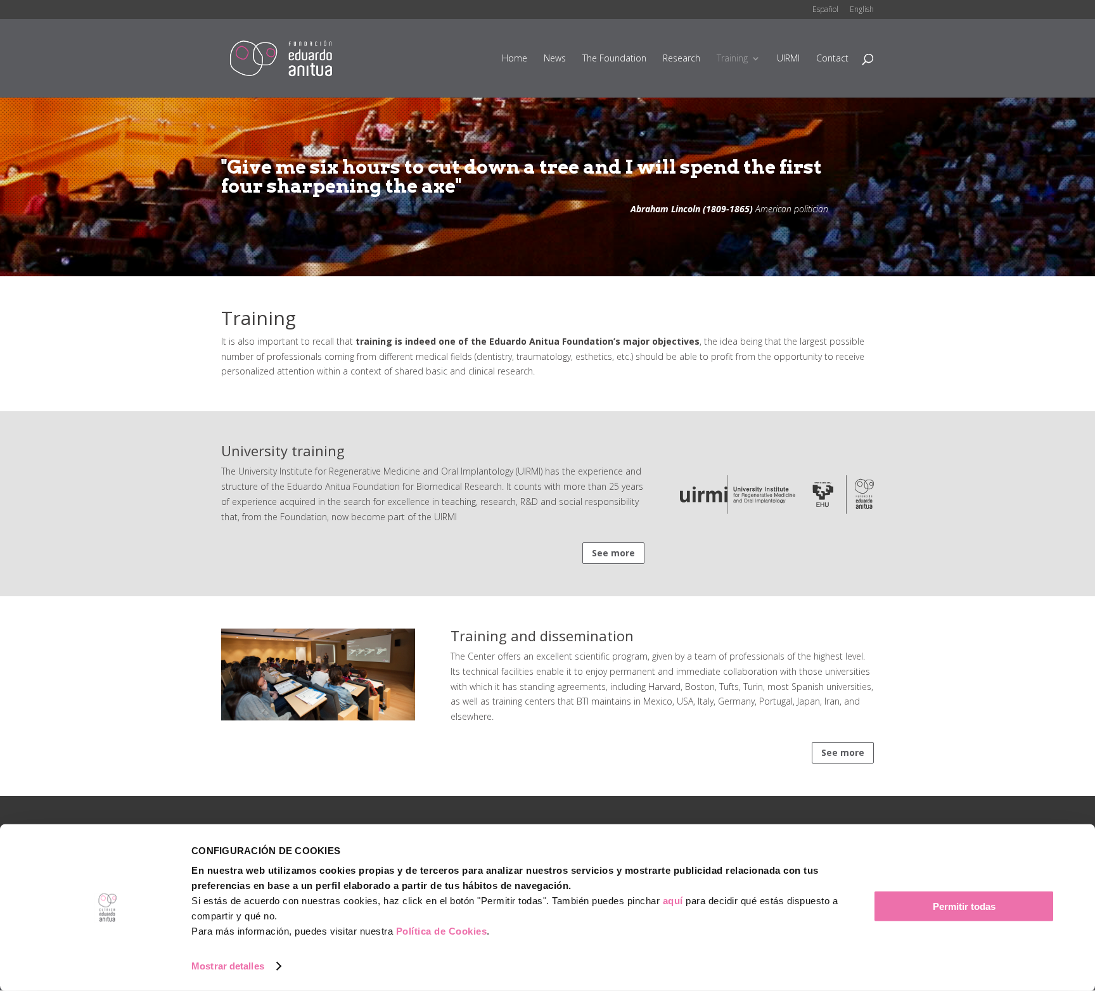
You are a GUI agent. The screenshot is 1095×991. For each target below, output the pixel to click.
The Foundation (614, 59)
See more (613, 553)
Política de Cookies (441, 931)
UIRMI (788, 59)
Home (514, 59)
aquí (673, 900)
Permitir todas (964, 906)
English (862, 10)
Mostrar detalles (227, 966)
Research (681, 59)
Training (732, 59)
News (555, 59)
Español (825, 10)
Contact (832, 59)
